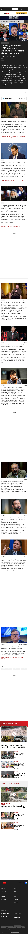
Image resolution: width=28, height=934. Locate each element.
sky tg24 (3, 894)
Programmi (17, 904)
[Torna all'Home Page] (6, 13)
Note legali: (3, 910)
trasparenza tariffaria (12, 927)
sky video (3, 896)
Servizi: (15, 888)
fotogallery (6, 668)
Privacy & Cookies (9, 926)
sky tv (15, 891)
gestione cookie (5, 913)
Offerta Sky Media (5, 919)
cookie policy (17, 913)
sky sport (3, 891)
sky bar (16, 899)
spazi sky (16, 902)
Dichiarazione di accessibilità (18, 916)
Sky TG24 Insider (21, 13)
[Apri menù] (2, 13)
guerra (24, 668)
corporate (16, 919)
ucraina (16, 668)
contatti (23, 927)
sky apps (16, 894)
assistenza (19, 927)
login (25, 9)
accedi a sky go (20, 882)
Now (15, 896)
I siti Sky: (3, 888)
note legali (4, 916)
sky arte (3, 899)
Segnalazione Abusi (15, 932)
